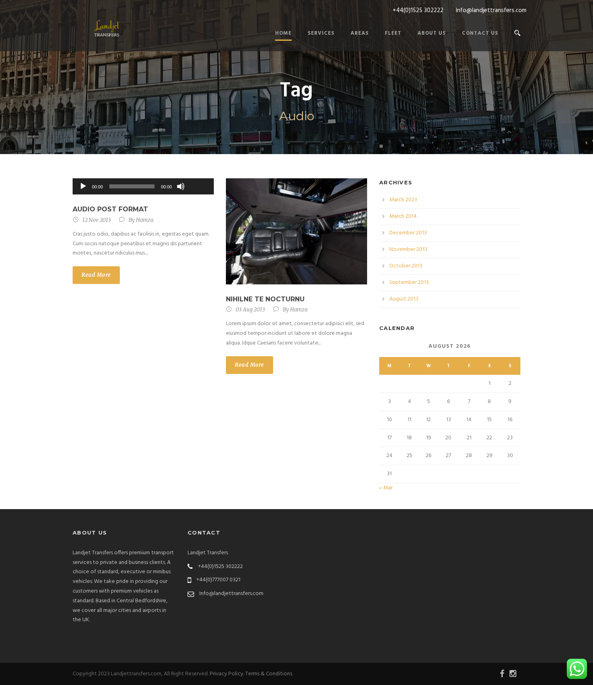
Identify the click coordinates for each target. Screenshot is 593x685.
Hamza (144, 220)
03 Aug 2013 (250, 309)
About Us (432, 33)
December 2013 (408, 233)
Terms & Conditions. (269, 674)
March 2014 (403, 216)
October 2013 (405, 266)
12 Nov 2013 (96, 220)
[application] (143, 186)
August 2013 (403, 299)
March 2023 (403, 200)
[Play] (83, 186)
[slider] (198, 173)
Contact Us (480, 33)
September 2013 (409, 282)
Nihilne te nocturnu (265, 299)
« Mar (386, 488)
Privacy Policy (226, 674)
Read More (96, 274)
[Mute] (181, 186)
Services (321, 33)
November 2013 (408, 249)
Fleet (393, 33)
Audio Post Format (110, 209)
